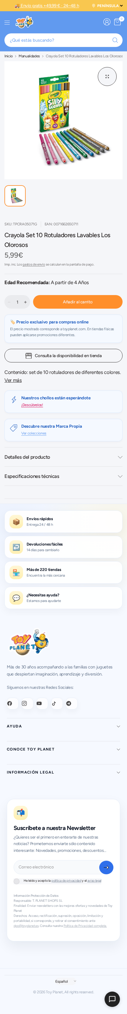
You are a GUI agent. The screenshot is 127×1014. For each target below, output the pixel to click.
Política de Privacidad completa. (85, 926)
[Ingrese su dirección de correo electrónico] (106, 867)
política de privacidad (66, 881)
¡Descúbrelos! (32, 405)
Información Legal (30, 772)
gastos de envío (33, 264)
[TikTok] (57, 703)
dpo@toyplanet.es (26, 926)
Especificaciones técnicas (31, 476)
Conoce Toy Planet (31, 749)
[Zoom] (107, 76)
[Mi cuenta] (107, 22)
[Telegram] (72, 703)
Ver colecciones (33, 433)
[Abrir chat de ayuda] (112, 999)
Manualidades (29, 56)
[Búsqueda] (115, 40)
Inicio (8, 56)
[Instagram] (27, 703)
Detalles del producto (27, 457)
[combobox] (63, 40)
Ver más (13, 380)
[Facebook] (13, 703)
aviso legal (94, 881)
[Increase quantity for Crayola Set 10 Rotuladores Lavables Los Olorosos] (25, 302)
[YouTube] (42, 703)
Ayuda (14, 726)
